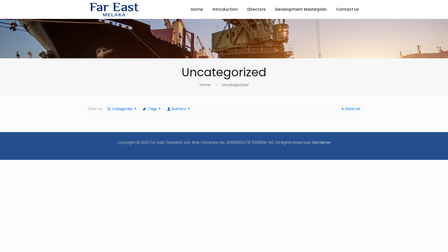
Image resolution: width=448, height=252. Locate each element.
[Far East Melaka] (114, 9)
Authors (179, 109)
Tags (152, 109)
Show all (352, 109)
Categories (122, 109)
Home (205, 85)
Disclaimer (321, 142)
